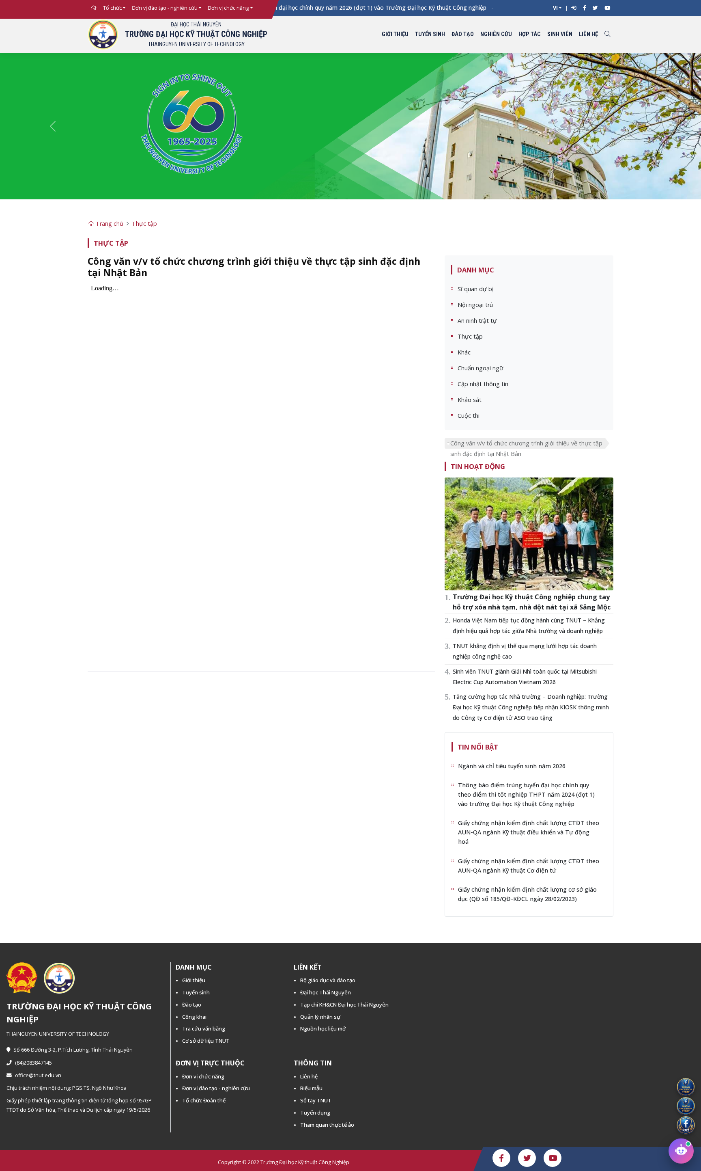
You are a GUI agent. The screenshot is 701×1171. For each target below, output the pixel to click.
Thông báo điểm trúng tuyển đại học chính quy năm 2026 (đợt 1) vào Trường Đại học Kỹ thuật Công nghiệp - (327, 7)
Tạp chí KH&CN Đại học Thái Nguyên (344, 1004)
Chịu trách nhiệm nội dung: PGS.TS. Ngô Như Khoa (66, 1088)
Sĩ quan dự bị (476, 289)
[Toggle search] (607, 34)
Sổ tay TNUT (315, 1100)
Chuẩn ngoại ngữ (480, 368)
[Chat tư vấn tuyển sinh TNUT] (681, 1148)
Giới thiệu (395, 34)
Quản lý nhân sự (320, 1016)
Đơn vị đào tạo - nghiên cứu (165, 7)
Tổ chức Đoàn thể (204, 1100)
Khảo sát (470, 400)
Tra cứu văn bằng (203, 1028)
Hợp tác (529, 34)
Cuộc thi (469, 415)
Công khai (194, 1016)
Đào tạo (463, 34)
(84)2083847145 (33, 1062)
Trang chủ (108, 223)
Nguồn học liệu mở (323, 1028)
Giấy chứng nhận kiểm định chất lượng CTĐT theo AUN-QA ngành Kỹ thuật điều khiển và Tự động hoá (528, 832)
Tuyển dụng (315, 1112)
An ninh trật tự (477, 320)
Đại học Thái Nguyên (325, 992)
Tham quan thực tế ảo (327, 1124)
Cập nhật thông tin (483, 384)
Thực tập (144, 223)
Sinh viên (559, 34)
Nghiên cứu (496, 34)
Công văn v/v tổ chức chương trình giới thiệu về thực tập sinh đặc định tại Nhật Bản (526, 444)
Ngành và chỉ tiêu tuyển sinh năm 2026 (512, 766)
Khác (464, 352)
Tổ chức (112, 7)
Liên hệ (588, 34)
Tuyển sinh (430, 34)
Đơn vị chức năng (228, 7)
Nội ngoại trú (475, 305)
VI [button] (555, 7)
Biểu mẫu (311, 1088)
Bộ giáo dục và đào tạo (327, 980)
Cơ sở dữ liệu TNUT (206, 1040)
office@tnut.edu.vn (38, 1075)
